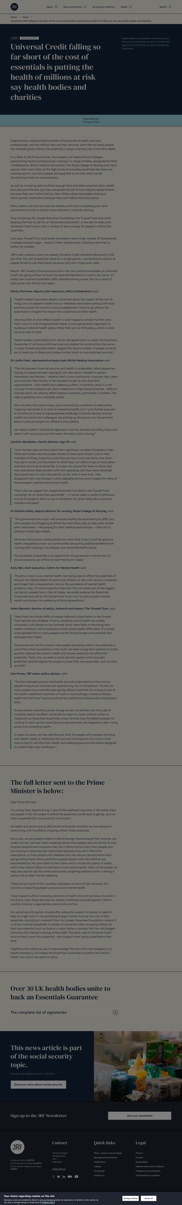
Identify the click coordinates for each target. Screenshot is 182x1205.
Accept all (148, 1198)
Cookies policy (48, 1202)
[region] (91, 1198)
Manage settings (130, 1198)
